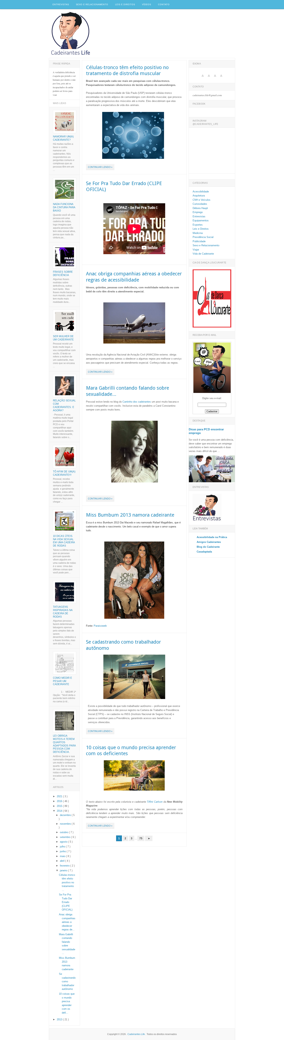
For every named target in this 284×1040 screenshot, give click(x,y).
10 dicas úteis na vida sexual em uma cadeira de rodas (64, 541)
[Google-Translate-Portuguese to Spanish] (209, 77)
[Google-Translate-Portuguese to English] (203, 77)
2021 (60, 796)
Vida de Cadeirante (203, 253)
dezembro (66, 815)
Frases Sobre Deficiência (63, 273)
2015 (60, 806)
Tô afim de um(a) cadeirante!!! (64, 473)
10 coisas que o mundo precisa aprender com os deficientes (131, 750)
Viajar (196, 249)
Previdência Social (203, 237)
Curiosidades (200, 203)
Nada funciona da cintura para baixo (64, 207)
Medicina (198, 233)
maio (63, 856)
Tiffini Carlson (154, 801)
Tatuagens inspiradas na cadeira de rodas (62, 611)
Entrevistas (61, 4)
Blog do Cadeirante (208, 546)
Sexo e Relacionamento (92, 4)
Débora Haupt (200, 208)
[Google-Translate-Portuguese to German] (215, 77)
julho (63, 846)
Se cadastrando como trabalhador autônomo (123, 645)
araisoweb (101, 625)
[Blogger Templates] (182, 841)
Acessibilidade (201, 191)
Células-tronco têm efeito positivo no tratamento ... (67, 882)
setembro (65, 837)
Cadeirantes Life (136, 1034)
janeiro (64, 870)
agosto (64, 841)
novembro (66, 823)
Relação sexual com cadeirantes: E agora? (64, 405)
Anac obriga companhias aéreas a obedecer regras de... (67, 922)
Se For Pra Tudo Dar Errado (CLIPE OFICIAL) (124, 186)
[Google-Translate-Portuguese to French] (221, 77)
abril (62, 860)
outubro (64, 832)
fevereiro (65, 865)
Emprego (198, 212)
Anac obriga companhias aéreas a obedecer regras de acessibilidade (134, 277)
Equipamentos (201, 220)
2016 (60, 801)
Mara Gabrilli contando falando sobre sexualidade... (127, 391)
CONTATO (164, 4)
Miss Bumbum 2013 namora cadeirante (130, 515)
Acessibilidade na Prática (212, 537)
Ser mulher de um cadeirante (63, 338)
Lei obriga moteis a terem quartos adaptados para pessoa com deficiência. (64, 744)
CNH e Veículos (201, 199)
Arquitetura (199, 195)
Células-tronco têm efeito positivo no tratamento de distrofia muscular (127, 70)
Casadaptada (204, 551)
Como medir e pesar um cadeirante (62, 681)
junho (63, 851)
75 (140, 838)
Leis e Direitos (125, 4)
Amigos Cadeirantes (209, 542)
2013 (60, 1019)
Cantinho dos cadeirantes (136, 401)
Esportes (198, 224)
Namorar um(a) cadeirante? (63, 138)
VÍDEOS (146, 4)
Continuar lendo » (100, 167)
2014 (60, 810)
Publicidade (199, 241)
